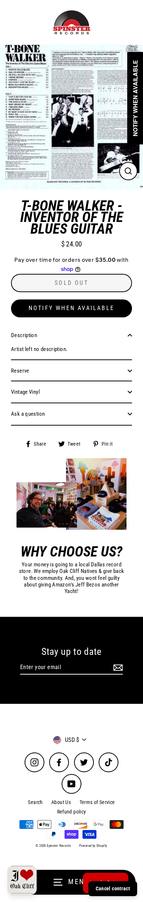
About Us (61, 802)
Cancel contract (113, 888)
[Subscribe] (117, 667)
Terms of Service (97, 802)
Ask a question (28, 414)
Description (24, 335)
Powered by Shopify (93, 846)
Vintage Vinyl (25, 392)
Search (35, 802)
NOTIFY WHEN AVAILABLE (71, 308)
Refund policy (71, 812)
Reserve (20, 370)
